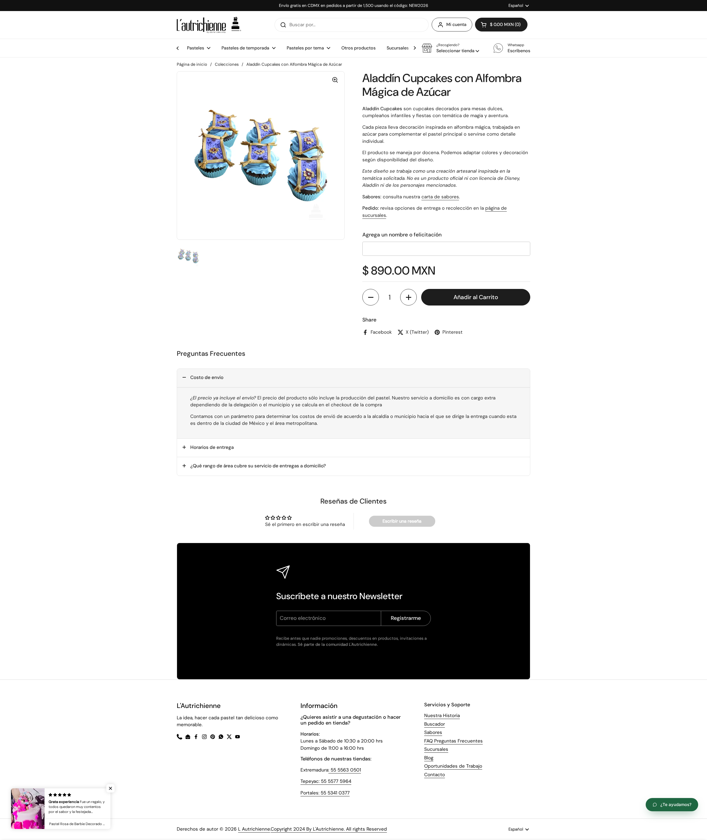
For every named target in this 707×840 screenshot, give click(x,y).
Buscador (434, 724)
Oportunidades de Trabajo (453, 766)
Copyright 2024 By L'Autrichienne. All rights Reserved (329, 829)
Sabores (433, 732)
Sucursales (436, 749)
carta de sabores (440, 197)
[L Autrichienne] (209, 25)
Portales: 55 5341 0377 (325, 793)
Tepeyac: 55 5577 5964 (325, 781)
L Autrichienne (254, 829)
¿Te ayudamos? (676, 804)
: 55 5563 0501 (344, 770)
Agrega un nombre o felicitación (402, 234)
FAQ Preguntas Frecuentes (453, 741)
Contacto (434, 774)
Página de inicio (192, 64)
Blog (428, 758)
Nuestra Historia (442, 715)
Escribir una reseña (401, 521)
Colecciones (227, 64)
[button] (450, 48)
